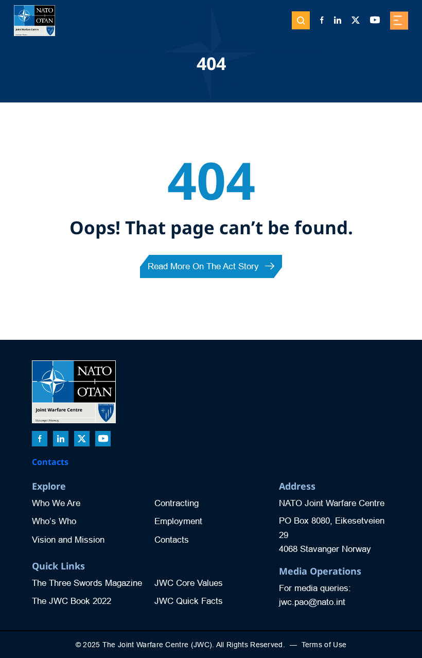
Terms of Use (324, 644)
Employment (178, 521)
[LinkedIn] (337, 20)
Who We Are (56, 503)
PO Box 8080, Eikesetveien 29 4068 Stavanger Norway (331, 534)
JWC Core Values (188, 583)
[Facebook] (322, 20)
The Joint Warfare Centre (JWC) (157, 644)
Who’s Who (54, 521)
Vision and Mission (68, 540)
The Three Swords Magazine (87, 583)
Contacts (50, 461)
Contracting (176, 503)
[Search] (301, 20)
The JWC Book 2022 (71, 601)
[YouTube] (375, 20)
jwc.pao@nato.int (312, 602)
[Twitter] (355, 20)
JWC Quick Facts (188, 601)
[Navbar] (399, 20)
